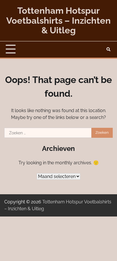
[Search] (108, 49)
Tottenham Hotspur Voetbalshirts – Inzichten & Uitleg (58, 20)
